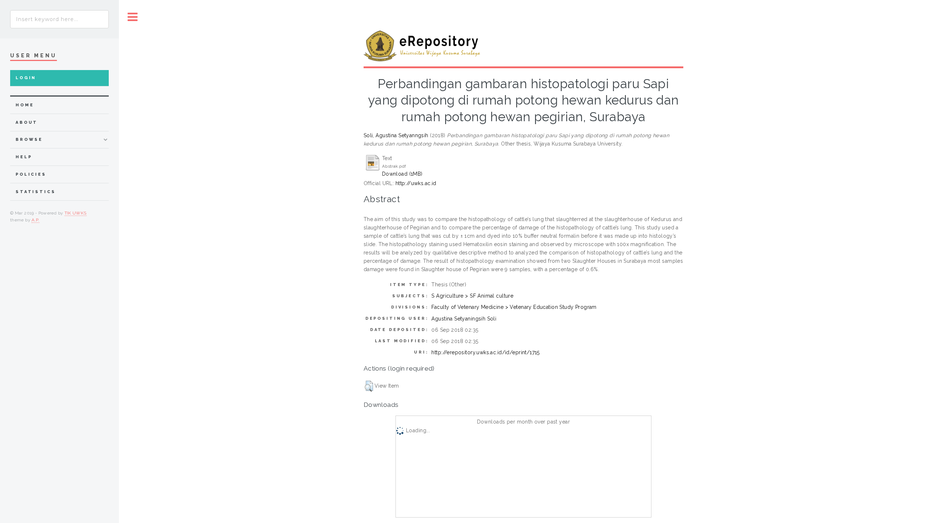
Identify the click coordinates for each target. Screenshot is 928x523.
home (25, 105)
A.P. (35, 219)
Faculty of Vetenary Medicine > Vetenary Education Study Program (513, 307)
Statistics (36, 191)
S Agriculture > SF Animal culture (472, 296)
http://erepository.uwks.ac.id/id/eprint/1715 (485, 352)
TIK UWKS (76, 213)
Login (26, 77)
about (27, 122)
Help (24, 157)
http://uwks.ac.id (415, 183)
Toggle (132, 17)
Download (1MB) (402, 174)
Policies (31, 174)
